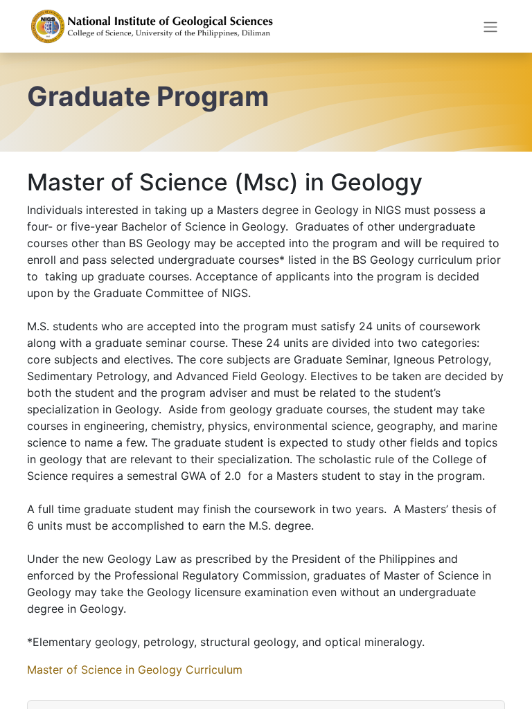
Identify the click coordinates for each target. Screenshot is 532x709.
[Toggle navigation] (490, 26)
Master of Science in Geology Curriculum (134, 669)
